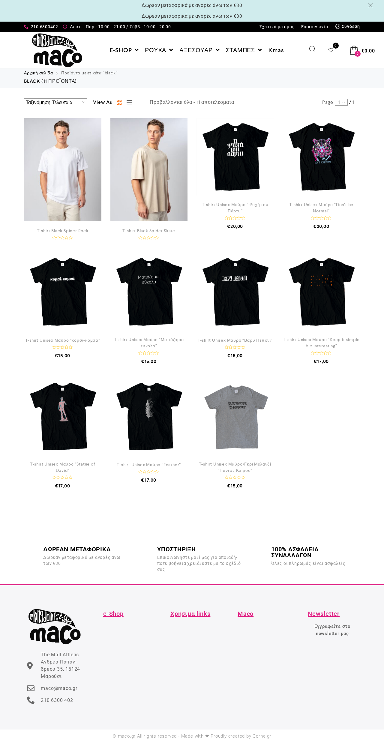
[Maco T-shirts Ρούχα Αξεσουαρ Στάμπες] (57, 50)
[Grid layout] (119, 102)
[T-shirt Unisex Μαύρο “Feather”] (149, 416)
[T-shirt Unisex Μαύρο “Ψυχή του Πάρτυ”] (235, 157)
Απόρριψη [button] (371, 5)
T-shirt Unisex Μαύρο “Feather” (149, 464)
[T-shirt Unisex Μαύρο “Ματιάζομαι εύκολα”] (149, 292)
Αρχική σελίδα (38, 73)
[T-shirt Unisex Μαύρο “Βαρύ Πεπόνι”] (235, 292)
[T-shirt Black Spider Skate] (149, 169)
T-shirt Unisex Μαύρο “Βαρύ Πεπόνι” (235, 340)
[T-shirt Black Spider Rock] (62, 169)
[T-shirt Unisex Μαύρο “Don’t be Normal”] (321, 157)
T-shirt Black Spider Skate (148, 230)
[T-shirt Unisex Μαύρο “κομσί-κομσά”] (62, 292)
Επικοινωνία (314, 26)
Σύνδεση (351, 26)
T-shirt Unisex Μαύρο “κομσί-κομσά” (62, 340)
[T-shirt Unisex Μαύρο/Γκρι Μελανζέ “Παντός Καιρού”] (235, 416)
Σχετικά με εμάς (277, 26)
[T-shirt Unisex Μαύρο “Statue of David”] (62, 416)
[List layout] (127, 102)
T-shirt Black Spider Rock (62, 230)
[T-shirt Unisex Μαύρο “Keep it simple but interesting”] (321, 292)
